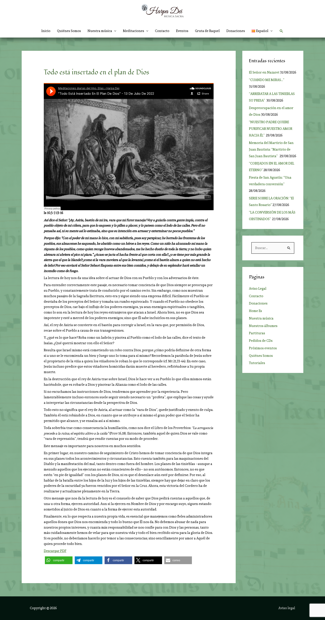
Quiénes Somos (69, 31)
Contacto (162, 31)
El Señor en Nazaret (264, 72)
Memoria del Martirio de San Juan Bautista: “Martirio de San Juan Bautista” (271, 149)
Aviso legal (286, 608)
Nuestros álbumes (263, 326)
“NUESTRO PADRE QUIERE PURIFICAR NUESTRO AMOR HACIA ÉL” (270, 128)
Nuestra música (261, 318)
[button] (262, 31)
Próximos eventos (263, 348)
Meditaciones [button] (133, 31)
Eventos (182, 31)
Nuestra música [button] (100, 31)
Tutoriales (257, 363)
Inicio (45, 31)
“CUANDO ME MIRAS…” (267, 80)
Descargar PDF (55, 551)
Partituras (257, 333)
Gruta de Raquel (207, 31)
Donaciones (235, 31)
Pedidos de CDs (261, 341)
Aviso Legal (257, 289)
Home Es (255, 311)
